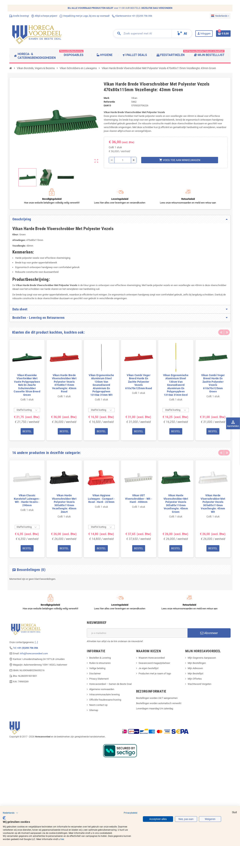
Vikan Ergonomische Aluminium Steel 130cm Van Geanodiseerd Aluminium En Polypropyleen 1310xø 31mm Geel (175, 385)
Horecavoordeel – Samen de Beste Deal (110, 684)
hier (62, 839)
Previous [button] (221, 332)
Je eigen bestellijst (148, 668)
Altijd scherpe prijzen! (45, 15)
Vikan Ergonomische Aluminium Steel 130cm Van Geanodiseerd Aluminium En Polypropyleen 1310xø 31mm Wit (101, 385)
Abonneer (210, 633)
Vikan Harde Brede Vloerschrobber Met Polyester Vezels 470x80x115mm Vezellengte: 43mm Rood (64, 383)
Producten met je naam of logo (155, 673)
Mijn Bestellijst (195, 673)
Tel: (25, 647)
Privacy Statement (99, 678)
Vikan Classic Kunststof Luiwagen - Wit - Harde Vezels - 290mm (27, 500)
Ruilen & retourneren (100, 663)
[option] (27, 390)
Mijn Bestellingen (197, 663)
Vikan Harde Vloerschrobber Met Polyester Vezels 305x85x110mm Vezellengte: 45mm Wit (213, 503)
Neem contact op (98, 705)
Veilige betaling (97, 668)
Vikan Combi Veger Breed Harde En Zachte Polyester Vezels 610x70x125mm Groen (213, 383)
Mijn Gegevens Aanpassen (202, 657)
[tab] (120, 219)
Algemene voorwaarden (101, 689)
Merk (106, 98)
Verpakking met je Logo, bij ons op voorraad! (86, 15)
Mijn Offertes (195, 678)
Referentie (109, 101)
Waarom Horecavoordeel (152, 657)
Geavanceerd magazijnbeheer (154, 663)
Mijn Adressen (195, 668)
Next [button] (227, 332)
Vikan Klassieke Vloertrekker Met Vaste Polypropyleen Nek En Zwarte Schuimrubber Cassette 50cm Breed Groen (27, 385)
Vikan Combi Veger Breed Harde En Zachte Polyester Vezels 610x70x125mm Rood (138, 382)
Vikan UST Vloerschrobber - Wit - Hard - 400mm (138, 498)
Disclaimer (95, 673)
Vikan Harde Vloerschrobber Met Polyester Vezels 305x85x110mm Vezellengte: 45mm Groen (176, 503)
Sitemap (93, 710)
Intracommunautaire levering (104, 694)
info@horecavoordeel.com (34, 653)
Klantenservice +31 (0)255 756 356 (133, 15)
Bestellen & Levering (100, 657)
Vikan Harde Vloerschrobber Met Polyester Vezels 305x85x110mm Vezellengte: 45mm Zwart (64, 503)
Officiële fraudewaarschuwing (105, 699)
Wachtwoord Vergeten (199, 684)
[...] (36, 642)
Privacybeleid (130, 813)
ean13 (107, 105)
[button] (10, 813)
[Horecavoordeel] (37, 33)
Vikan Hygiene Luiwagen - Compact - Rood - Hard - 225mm (101, 498)
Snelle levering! (20, 15)
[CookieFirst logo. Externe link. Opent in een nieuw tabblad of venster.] (4, 818)
